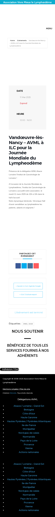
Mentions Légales (10, 389)
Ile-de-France (29, 425)
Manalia (13, 393)
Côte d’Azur (29, 413)
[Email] (36, 265)
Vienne (29, 448)
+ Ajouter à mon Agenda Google (28, 286)
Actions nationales (29, 452)
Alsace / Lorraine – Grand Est (29, 406)
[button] (27, 458)
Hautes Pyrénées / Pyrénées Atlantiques (29, 421)
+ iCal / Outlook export (28, 294)
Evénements (22, 40)
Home (12, 40)
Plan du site (25, 389)
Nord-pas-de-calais (28, 433)
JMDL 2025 (28, 324)
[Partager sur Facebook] (18, 265)
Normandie (29, 437)
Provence (29, 444)
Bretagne (29, 409)
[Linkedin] (30, 265)
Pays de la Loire (28, 440)
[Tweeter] (24, 265)
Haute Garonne (29, 417)
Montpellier (29, 429)
